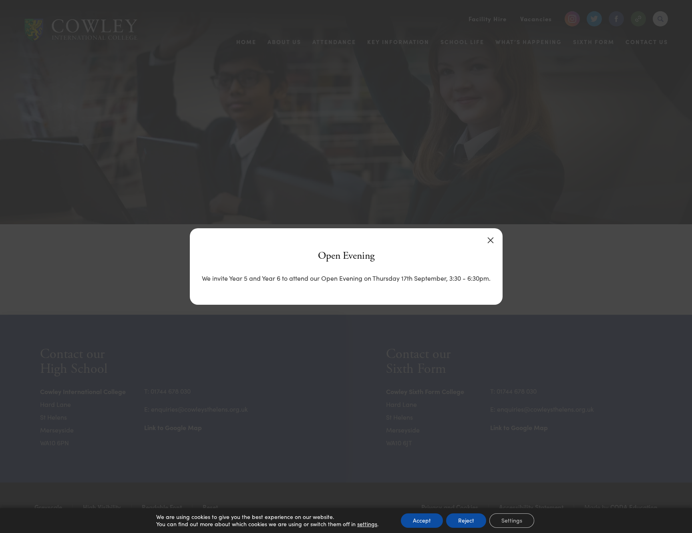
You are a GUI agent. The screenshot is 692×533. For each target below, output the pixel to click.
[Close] (491, 240)
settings (367, 524)
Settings (511, 520)
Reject (466, 520)
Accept (422, 520)
